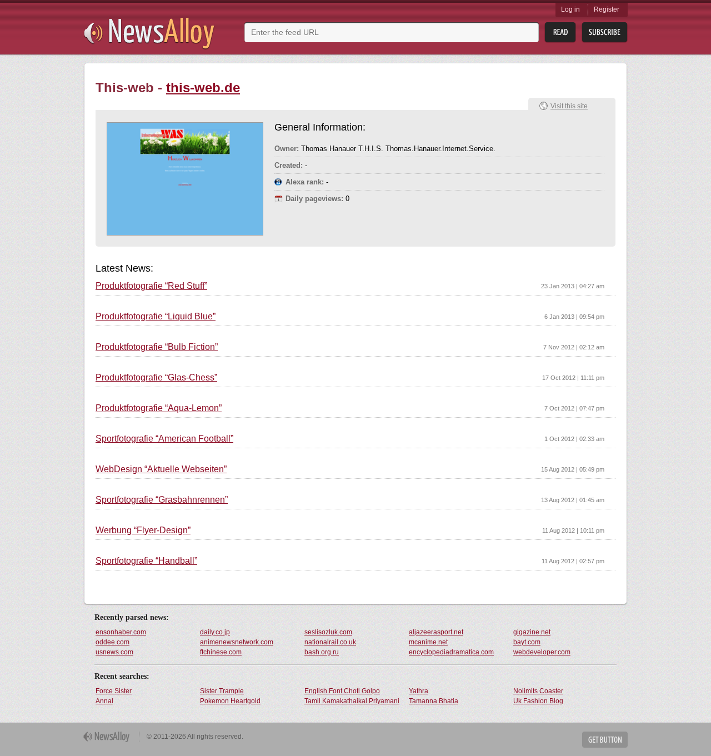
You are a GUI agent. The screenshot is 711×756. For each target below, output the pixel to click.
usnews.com (114, 652)
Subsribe (605, 32)
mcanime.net (428, 642)
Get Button (605, 740)
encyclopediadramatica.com (451, 652)
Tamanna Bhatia (433, 701)
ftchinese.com (221, 652)
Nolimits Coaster (538, 691)
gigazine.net (531, 632)
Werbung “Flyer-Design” (143, 530)
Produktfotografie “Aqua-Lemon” (159, 408)
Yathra (418, 691)
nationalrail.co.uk (330, 642)
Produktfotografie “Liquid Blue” (156, 316)
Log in (570, 9)
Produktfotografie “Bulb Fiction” (157, 347)
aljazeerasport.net (436, 632)
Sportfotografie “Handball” (146, 561)
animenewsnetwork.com (236, 642)
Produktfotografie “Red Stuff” (151, 286)
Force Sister (114, 691)
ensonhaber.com (121, 632)
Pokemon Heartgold (230, 701)
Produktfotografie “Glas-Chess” (156, 377)
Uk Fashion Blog (538, 701)
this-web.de (203, 87)
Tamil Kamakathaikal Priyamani (351, 701)
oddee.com (112, 642)
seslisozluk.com (328, 632)
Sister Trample (222, 691)
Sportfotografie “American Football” (164, 438)
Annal (104, 701)
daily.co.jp (215, 632)
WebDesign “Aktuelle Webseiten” (161, 469)
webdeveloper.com (541, 652)
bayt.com (526, 642)
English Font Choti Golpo (342, 691)
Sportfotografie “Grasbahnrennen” (162, 499)
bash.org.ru (321, 652)
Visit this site (569, 106)
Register (606, 9)
